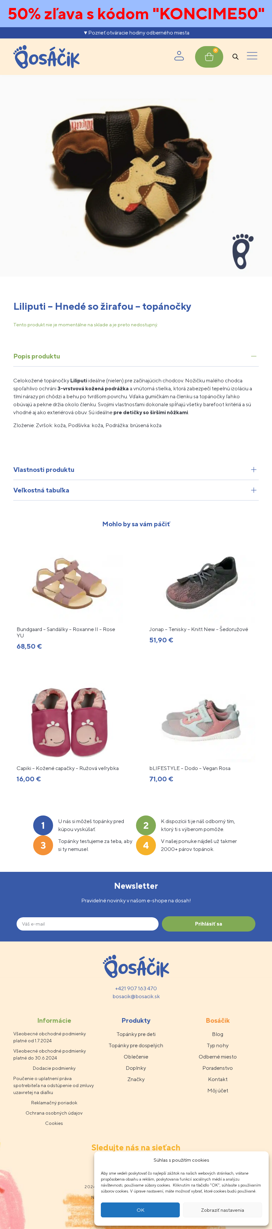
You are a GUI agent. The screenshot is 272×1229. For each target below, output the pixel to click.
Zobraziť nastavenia (222, 1210)
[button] (252, 56)
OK (140, 1210)
